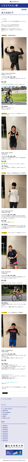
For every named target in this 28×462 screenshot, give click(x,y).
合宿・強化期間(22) (6, 412)
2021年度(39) (5, 435)
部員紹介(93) (5, 410)
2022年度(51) (5, 433)
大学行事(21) (5, 414)
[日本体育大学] (14, 1)
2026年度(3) (4, 425)
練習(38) (4, 416)
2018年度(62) (5, 440)
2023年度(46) (5, 431)
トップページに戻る (7, 398)
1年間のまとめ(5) (6, 418)
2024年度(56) (5, 429)
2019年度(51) (5, 438)
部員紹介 (24, 9)
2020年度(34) (5, 436)
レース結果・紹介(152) (7, 408)
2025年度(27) (5, 427)
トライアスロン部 (9, 5)
